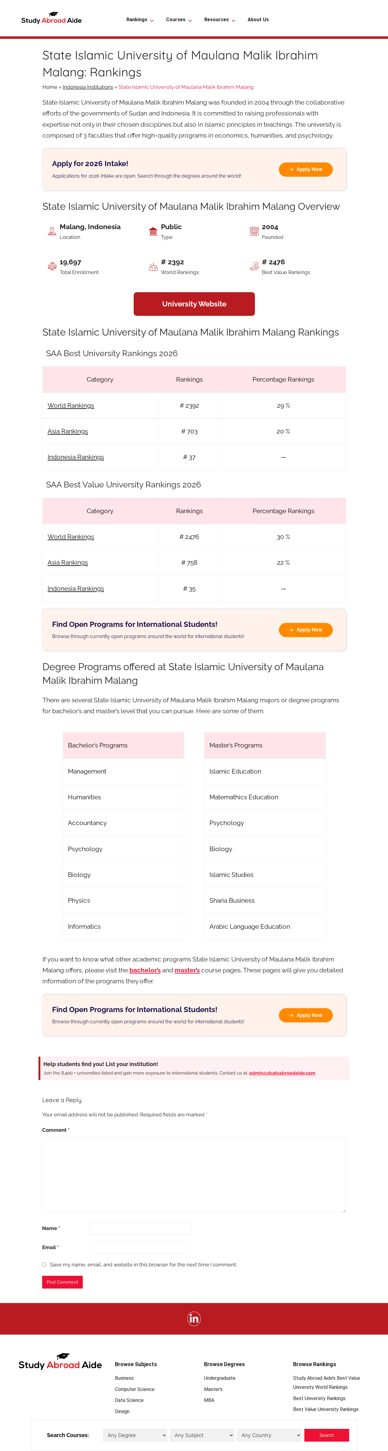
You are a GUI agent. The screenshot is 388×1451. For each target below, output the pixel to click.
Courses (176, 19)
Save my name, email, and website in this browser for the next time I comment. (143, 1265)
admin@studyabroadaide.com (282, 1073)
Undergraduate (220, 1378)
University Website (194, 303)
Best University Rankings (319, 1398)
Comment (56, 1130)
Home (49, 87)
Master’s (213, 1389)
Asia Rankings (68, 431)
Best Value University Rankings (326, 1409)
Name (51, 1228)
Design (122, 1411)
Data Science (129, 1400)
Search (326, 1435)
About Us (258, 19)
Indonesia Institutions (88, 87)
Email (50, 1247)
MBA (209, 1400)
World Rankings (71, 405)
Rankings (136, 19)
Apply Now (309, 169)
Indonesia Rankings (76, 457)
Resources (216, 19)
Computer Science (135, 1389)
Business (124, 1378)
